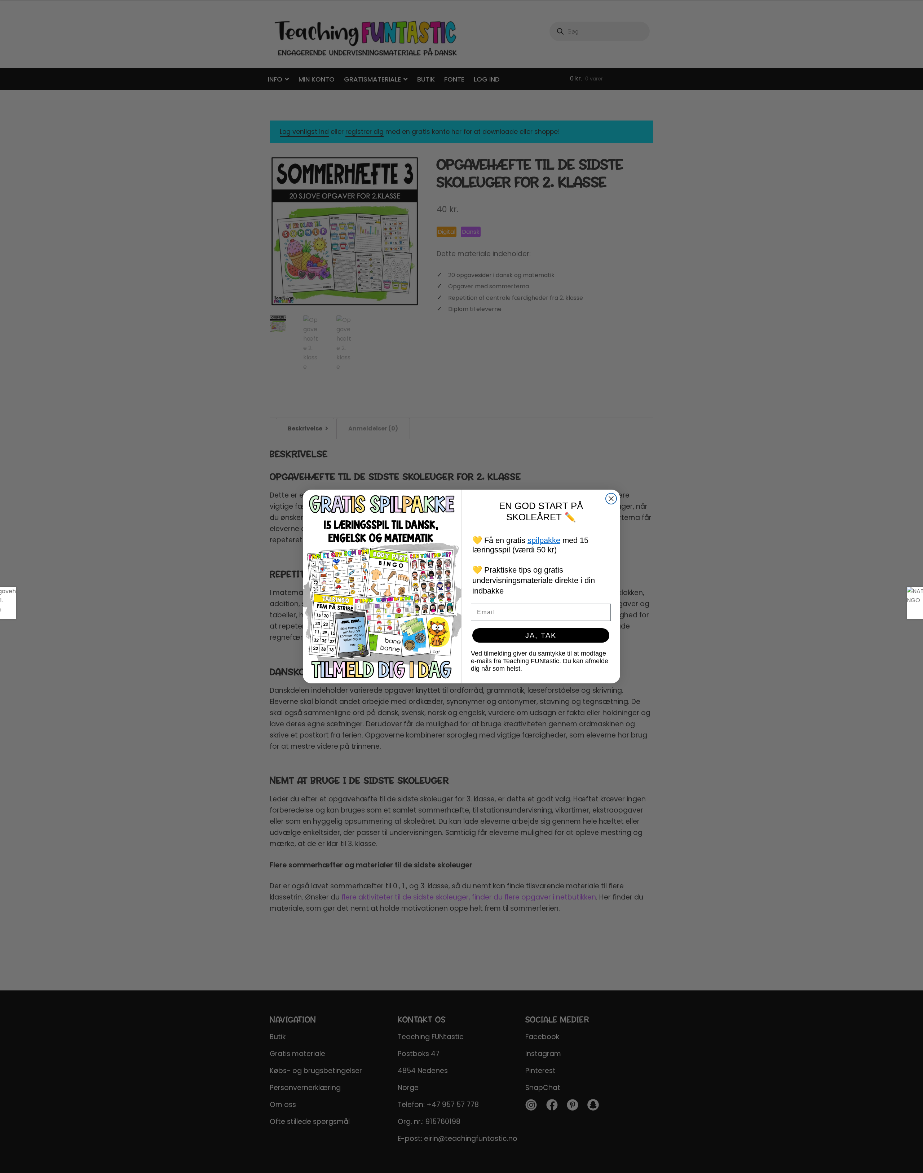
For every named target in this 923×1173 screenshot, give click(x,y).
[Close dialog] (611, 498)
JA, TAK (540, 635)
